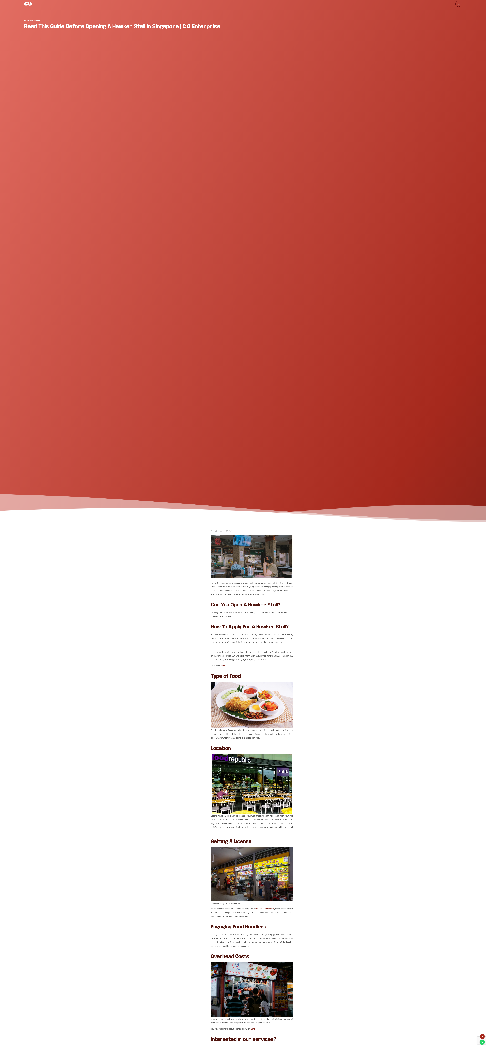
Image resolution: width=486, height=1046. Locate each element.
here (223, 665)
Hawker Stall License (264, 908)
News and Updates (32, 20)
